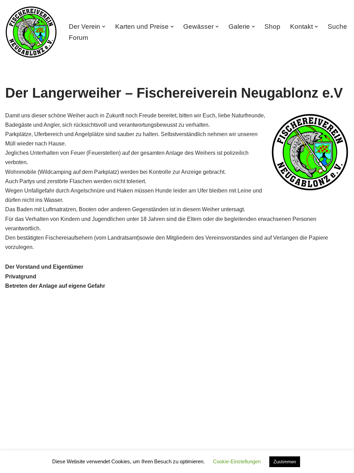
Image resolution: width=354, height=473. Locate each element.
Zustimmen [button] (284, 461)
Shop (272, 26)
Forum (78, 37)
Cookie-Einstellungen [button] (237, 461)
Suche (337, 26)
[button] (103, 26)
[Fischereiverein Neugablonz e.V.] (31, 32)
